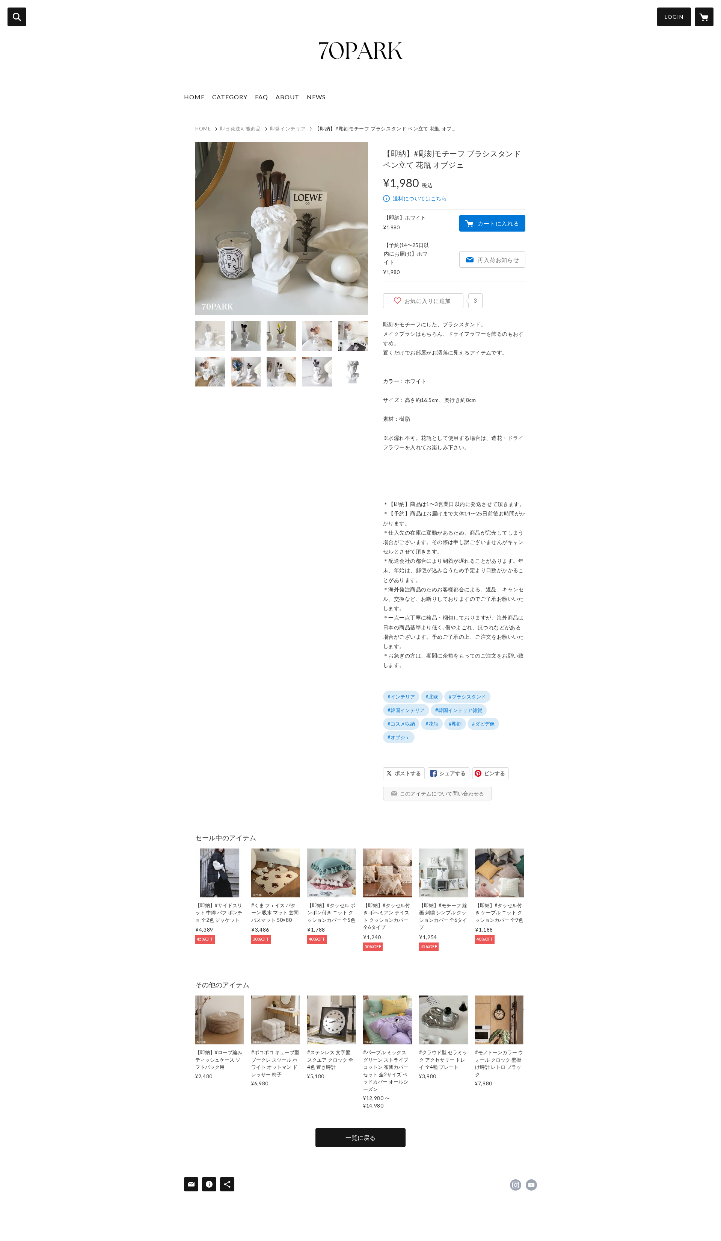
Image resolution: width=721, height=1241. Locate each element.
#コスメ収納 (401, 724)
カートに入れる (498, 223)
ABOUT (287, 96)
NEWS (316, 96)
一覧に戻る (360, 1137)
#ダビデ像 (483, 724)
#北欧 (431, 697)
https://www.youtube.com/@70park (531, 1185)
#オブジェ (399, 737)
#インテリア (401, 697)
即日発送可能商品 (240, 129)
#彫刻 (455, 724)
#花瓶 (431, 724)
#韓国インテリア (406, 710)
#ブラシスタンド (467, 697)
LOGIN (674, 17)
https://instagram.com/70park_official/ (515, 1185)
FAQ (261, 96)
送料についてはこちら (420, 198)
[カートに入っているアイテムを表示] (704, 17)
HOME (194, 96)
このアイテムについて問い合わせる (442, 793)
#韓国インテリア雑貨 (458, 710)
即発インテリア (288, 129)
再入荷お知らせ (498, 259)
